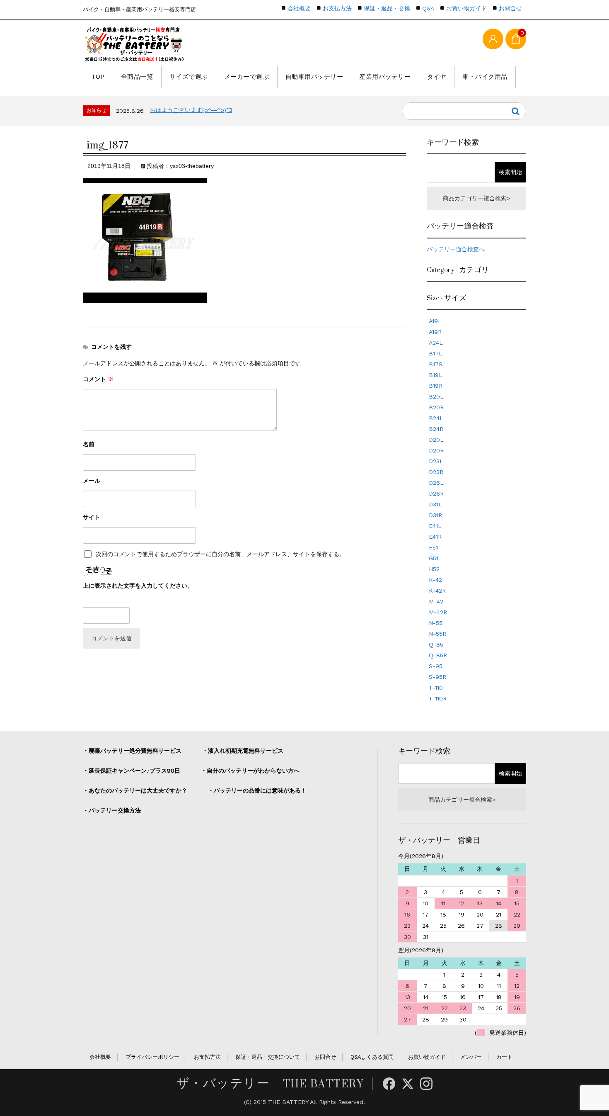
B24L (436, 418)
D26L (436, 482)
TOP (98, 76)
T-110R (438, 698)
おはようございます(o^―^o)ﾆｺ (191, 110)
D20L (436, 439)
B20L (436, 396)
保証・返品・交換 (387, 8)
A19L (435, 321)
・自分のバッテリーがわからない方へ (250, 770)
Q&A (428, 8)
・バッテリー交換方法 (112, 810)
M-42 (436, 601)
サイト (91, 517)
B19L (435, 375)
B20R (436, 407)
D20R (436, 450)
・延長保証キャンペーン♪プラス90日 (131, 770)
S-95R (437, 676)
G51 (433, 558)
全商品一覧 (137, 76)
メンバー (471, 1057)
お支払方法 (337, 8)
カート (504, 1057)
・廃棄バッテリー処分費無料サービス (132, 750)
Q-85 (436, 644)
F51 (433, 547)
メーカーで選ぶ (246, 76)
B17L (435, 353)
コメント (98, 379)
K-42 (435, 579)
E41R (435, 536)
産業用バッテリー (385, 76)
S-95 (435, 666)
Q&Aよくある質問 (372, 1057)
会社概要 (299, 8)
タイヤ (437, 76)
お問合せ (510, 8)
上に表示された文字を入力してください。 (138, 585)
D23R (436, 472)
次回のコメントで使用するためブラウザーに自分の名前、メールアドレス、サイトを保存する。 (220, 554)
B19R (435, 385)
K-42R (437, 590)
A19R (435, 331)
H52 (434, 569)
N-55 (435, 623)
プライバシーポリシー (152, 1057)
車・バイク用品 (485, 76)
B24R (436, 428)
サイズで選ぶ (188, 76)
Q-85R (438, 655)
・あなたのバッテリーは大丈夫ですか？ (135, 790)
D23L (436, 461)
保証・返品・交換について (267, 1057)
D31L (435, 504)
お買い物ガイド (466, 8)
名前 (88, 444)
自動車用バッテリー (314, 76)
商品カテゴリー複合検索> (476, 198)
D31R (435, 515)
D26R (436, 493)
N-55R (437, 633)
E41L (435, 526)
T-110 (436, 687)
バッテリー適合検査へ (456, 249)
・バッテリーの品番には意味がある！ (257, 790)
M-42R (438, 612)
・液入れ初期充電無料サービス (242, 750)
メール (91, 480)
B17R (435, 364)
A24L (436, 342)
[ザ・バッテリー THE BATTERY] (134, 44)
